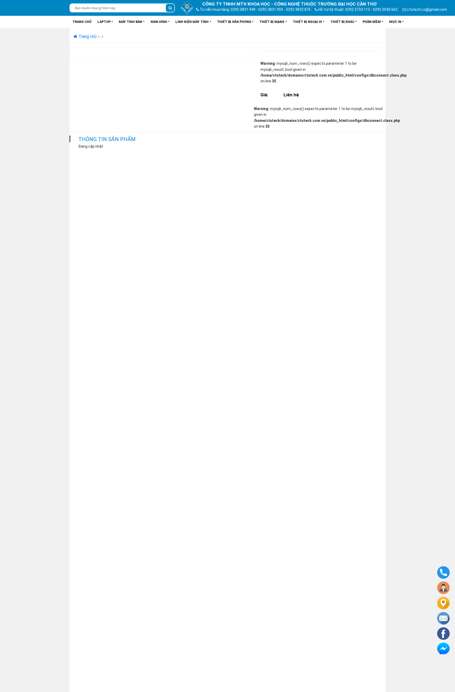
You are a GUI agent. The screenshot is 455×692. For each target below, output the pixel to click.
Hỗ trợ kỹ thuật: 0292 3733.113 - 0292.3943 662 (358, 9)
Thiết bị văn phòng (234, 22)
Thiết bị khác (342, 22)
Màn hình (159, 22)
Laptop (104, 22)
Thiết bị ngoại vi (307, 22)
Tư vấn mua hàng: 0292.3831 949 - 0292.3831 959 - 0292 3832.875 (255, 9)
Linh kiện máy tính (192, 22)
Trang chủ (81, 22)
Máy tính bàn (130, 22)
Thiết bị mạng (271, 22)
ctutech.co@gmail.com (426, 9)
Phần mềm (372, 22)
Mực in (395, 22)
